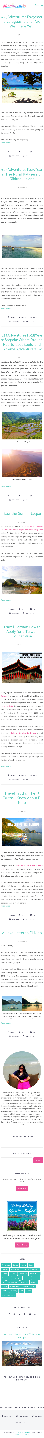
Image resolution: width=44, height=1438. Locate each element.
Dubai (31, 1265)
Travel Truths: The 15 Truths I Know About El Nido (22, 798)
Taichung (13, 1291)
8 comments (22, 187)
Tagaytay (13, 1274)
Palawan (5, 1269)
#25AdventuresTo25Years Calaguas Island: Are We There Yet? (22, 21)
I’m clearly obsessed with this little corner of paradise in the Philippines (22, 528)
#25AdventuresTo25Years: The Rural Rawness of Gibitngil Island (22, 174)
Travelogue (6, 1265)
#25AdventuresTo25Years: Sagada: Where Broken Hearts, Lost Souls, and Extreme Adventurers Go (22, 342)
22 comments (22, 645)
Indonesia (25, 1286)
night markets (7, 706)
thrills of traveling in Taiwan (23, 733)
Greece (4, 1286)
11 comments (22, 358)
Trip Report (17, 1278)
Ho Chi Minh (14, 1286)
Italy (33, 1286)
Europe (15, 1265)
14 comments (22, 811)
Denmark (24, 1282)
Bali (3, 1282)
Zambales (35, 1269)
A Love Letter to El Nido (22, 933)
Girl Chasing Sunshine (23, 1433)
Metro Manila (34, 1274)
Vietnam (36, 1278)
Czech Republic (12, 1282)
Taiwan (4, 696)
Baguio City (23, 1274)
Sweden (5, 1291)
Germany (34, 1282)
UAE (21, 1291)
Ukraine (27, 1278)
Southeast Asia (16, 1269)
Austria (23, 1265)
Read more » (6, 142)
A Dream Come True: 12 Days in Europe (22, 1336)
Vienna (28, 1291)
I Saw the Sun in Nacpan (22, 514)
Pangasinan (6, 1278)
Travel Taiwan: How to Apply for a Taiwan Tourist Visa (22, 631)
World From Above (8, 1295)
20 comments (22, 522)
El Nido (4, 1274)
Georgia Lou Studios (22, 1435)
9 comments (22, 35)
